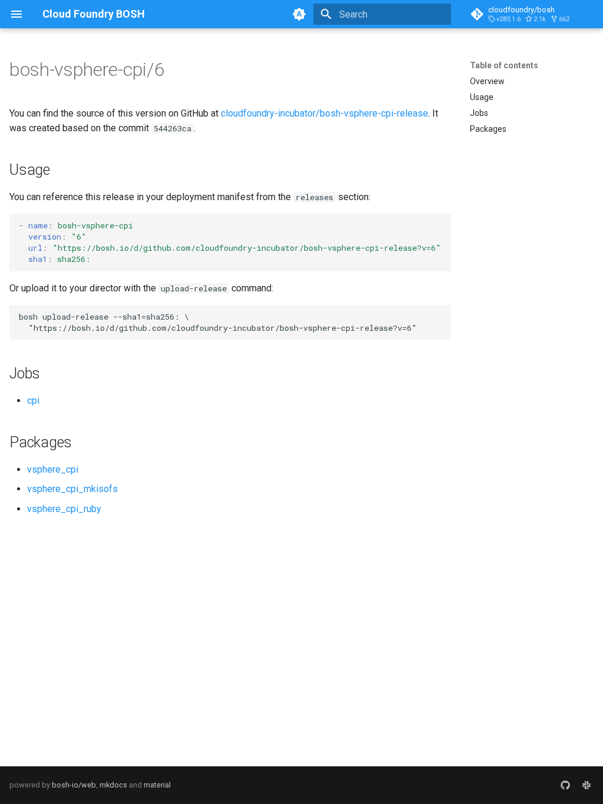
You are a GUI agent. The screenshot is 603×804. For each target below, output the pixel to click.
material (157, 784)
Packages (488, 129)
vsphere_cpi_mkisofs (72, 488)
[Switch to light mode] (299, 14)
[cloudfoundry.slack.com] (586, 785)
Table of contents (504, 65)
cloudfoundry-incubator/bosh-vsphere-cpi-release (324, 113)
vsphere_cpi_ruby (64, 508)
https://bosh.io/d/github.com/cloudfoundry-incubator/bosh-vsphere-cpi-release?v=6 (247, 247)
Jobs (479, 113)
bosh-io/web (74, 784)
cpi (33, 400)
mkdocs (113, 784)
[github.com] (565, 785)
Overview (487, 81)
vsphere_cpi (52, 469)
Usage (481, 97)
